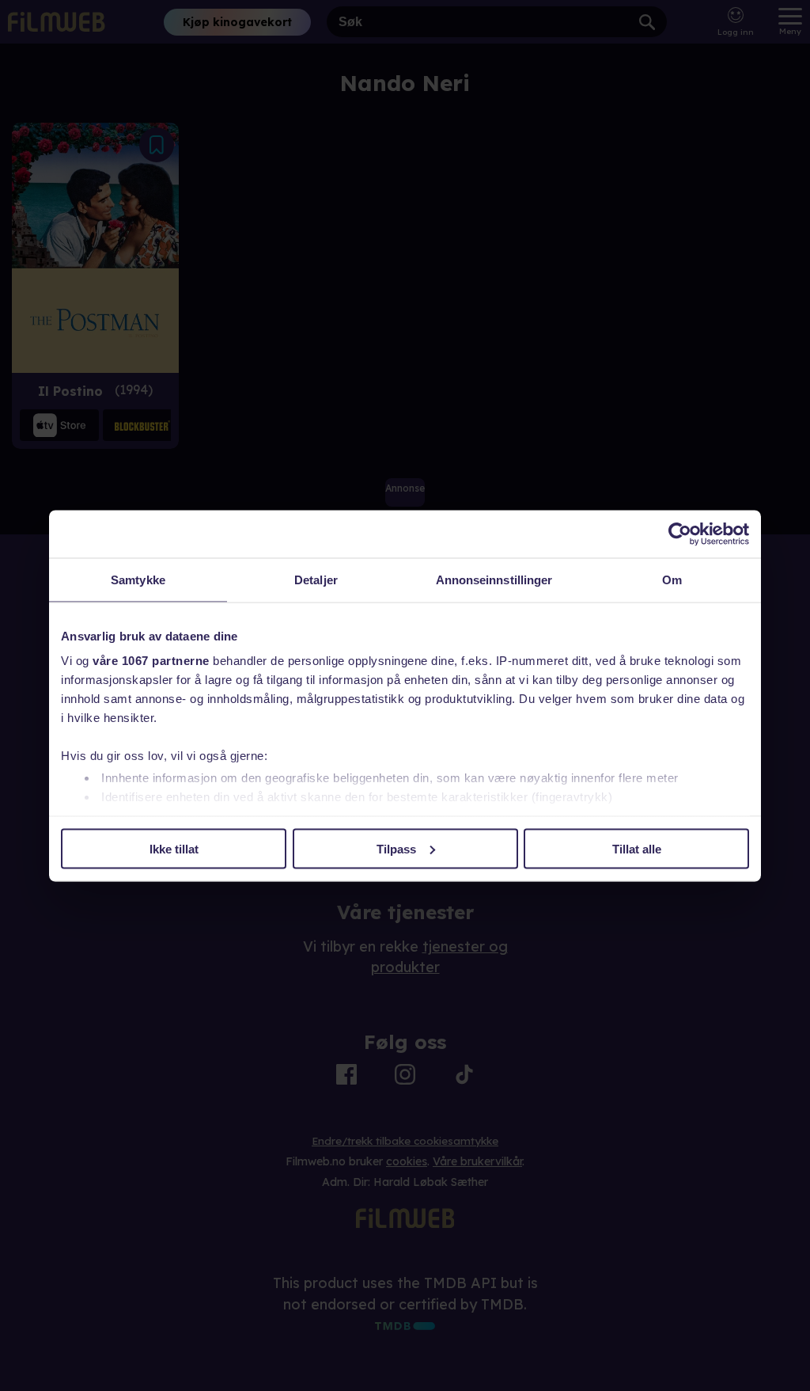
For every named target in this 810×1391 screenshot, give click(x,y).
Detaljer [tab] (316, 579)
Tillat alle (636, 848)
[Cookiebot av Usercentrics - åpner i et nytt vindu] (680, 533)
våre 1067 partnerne (151, 660)
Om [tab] (672, 579)
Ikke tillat (174, 848)
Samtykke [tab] (138, 579)
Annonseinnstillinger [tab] (494, 579)
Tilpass (396, 848)
